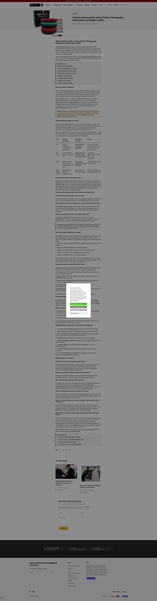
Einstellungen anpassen (75, 309)
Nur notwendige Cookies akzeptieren (78, 306)
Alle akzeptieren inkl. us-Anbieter (77, 304)
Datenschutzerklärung (74, 313)
